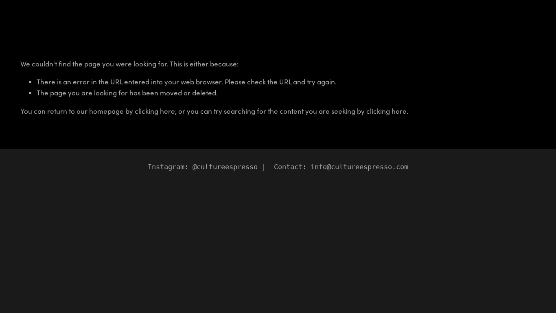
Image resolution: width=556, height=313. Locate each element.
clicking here (155, 111)
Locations (36, 20)
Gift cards (150, 20)
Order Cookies (105, 20)
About (67, 20)
